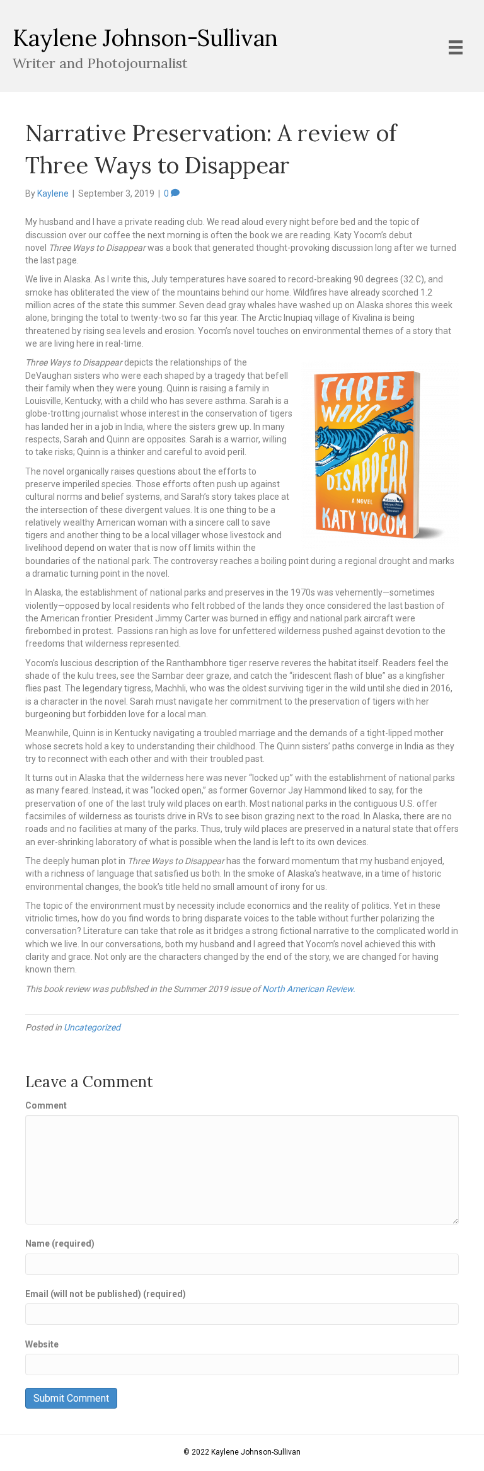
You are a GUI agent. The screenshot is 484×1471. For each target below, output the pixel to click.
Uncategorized (92, 1027)
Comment (46, 1105)
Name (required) (60, 1243)
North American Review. (308, 989)
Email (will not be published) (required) (105, 1294)
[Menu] (455, 47)
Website (42, 1344)
